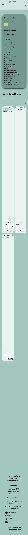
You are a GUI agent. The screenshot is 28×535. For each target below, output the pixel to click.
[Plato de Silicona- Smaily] (8, 290)
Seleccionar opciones (10, 231)
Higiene (6, 61)
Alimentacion (8, 45)
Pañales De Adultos (10, 71)
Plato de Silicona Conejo (20, 221)
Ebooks (6, 55)
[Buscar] (5, 5)
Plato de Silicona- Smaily (7, 349)
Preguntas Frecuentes (14, 501)
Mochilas (6, 67)
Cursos (6, 53)
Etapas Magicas (9, 57)
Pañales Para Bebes (10, 73)
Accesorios (7, 43)
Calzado (6, 49)
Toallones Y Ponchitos (10, 84)
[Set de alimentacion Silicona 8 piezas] (8, 162)
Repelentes (7, 78)
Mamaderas (7, 65)
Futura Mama (8, 59)
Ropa (5, 80)
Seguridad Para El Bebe (11, 82)
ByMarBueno (8, 47)
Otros (6, 69)
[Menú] (3, 5)
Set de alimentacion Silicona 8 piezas (8, 221)
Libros (6, 63)
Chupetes (7, 51)
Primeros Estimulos (9, 74)
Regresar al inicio (14, 509)
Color (5, 224)
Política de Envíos (14, 504)
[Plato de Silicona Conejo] (20, 162)
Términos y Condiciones (14, 506)
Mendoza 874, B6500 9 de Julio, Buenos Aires (14, 491)
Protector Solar (8, 76)
